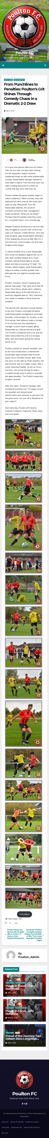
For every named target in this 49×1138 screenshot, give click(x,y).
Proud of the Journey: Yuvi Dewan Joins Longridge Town (23, 1038)
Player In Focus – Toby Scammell (20, 987)
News (17, 1033)
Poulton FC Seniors (17, 1122)
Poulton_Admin (28, 957)
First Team (8, 79)
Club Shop (5, 1127)
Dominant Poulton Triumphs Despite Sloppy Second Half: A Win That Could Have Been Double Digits (33, 935)
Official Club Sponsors (32, 1127)
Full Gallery (24, 914)
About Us (5, 1122)
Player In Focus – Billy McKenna (19, 1012)
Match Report (19, 79)
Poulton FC (24, 53)
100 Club (5, 1133)
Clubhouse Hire (16, 1127)
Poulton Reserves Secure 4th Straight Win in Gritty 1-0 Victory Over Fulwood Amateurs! (15, 934)
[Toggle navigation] (45, 65)
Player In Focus (21, 983)
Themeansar (24, 1116)
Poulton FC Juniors (32, 1122)
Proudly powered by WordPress (15, 1113)
